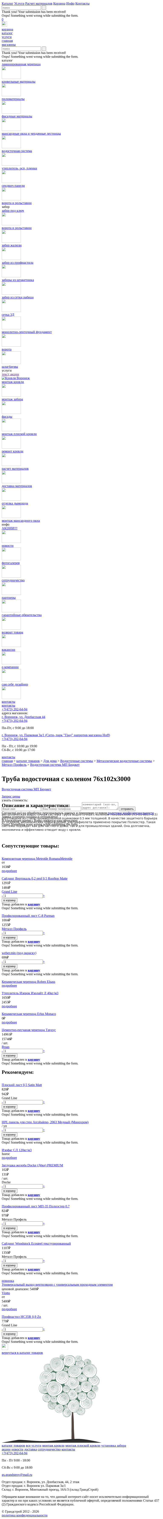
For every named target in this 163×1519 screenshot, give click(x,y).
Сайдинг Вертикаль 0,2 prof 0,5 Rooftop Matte (34, 878)
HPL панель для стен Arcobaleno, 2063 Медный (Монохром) (45, 1122)
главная (7, 761)
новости (17, 1449)
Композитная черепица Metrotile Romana (31, 858)
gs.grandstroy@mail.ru (17, 1474)
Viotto (6, 1293)
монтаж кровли (53, 1445)
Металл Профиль (14, 764)
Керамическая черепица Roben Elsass (28, 981)
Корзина (59, 3)
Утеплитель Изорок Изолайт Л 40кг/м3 (30, 993)
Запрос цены (11, 796)
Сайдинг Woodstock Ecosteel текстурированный (36, 1243)
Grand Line (9, 891)
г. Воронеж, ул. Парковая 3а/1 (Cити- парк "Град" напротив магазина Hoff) (56, 735)
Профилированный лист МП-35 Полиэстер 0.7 (36, 1206)
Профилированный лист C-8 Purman (28, 915)
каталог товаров (28, 761)
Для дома (50, 761)
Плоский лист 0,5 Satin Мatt (22, 1085)
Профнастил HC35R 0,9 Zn (21, 1316)
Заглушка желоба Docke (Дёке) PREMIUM (32, 1165)
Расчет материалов (38, 3)
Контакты (82, 3)
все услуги (33, 1445)
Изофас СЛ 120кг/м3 (17, 1150)
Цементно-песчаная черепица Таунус (29, 1030)
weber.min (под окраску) (19, 953)
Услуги (19, 3)
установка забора (113, 1445)
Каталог (7, 3)
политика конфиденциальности (25, 1515)
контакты (8, 705)
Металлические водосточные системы (124, 761)
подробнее (9, 871)
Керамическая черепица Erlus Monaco (29, 1014)
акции (6, 1449)
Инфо (70, 3)
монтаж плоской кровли (82, 1445)
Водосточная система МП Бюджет (55, 764)
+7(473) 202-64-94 (14, 709)
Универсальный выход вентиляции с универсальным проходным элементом (57, 1284)
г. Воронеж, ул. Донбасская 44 (23, 717)
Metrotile (66, 858)
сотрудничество (49, 1449)
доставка (30, 1449)
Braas (5, 1047)
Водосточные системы (76, 761)
